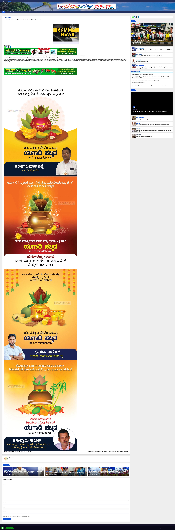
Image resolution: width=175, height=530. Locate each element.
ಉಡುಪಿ (5, 470)
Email (4, 507)
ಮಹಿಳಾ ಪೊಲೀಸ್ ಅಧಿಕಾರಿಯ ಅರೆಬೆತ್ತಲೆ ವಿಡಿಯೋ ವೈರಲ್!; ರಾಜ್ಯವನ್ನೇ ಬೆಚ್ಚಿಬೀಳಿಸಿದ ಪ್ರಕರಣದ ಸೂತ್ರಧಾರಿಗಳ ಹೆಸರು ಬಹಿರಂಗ (152, 124)
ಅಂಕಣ (25, 11)
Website (4, 511)
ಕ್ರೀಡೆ (33, 11)
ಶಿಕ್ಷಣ (40, 11)
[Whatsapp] (5, 47)
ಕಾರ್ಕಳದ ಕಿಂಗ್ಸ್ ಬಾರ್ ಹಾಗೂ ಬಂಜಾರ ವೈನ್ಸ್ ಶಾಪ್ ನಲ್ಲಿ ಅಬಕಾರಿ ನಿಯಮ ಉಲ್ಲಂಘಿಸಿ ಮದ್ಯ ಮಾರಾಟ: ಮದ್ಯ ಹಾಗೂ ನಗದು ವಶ (107, 451)
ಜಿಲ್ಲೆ (17, 11)
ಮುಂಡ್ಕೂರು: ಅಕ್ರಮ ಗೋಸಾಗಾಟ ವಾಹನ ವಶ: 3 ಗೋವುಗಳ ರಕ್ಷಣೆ (150, 111)
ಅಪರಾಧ (29, 11)
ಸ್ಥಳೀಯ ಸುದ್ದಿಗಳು (9, 17)
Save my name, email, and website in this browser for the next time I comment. (16, 516)
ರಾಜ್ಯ (6, 11)
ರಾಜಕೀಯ (21, 11)
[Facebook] (7, 47)
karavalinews (12, 457)
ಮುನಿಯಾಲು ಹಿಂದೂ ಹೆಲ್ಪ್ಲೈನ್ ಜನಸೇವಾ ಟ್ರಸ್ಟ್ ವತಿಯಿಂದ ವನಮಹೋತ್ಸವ (148, 41)
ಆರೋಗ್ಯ (37, 11)
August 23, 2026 (137, 43)
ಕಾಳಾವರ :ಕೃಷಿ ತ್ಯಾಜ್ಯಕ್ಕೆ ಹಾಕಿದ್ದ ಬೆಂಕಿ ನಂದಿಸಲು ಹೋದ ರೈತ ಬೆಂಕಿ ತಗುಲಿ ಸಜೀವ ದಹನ (18, 451)
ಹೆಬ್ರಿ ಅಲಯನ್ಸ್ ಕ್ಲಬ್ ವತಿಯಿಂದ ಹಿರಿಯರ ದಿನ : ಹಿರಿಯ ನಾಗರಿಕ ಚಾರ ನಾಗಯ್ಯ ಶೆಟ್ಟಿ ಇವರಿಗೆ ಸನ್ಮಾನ (65, 472)
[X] (8, 47)
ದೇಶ (10, 11)
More (44, 11)
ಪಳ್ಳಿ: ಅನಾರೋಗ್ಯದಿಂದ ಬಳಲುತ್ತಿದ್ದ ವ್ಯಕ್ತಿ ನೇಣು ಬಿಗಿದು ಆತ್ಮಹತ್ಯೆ (144, 136)
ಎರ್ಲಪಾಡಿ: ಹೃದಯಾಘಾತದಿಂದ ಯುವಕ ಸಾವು (142, 61)
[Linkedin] (10, 47)
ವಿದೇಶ (13, 11)
